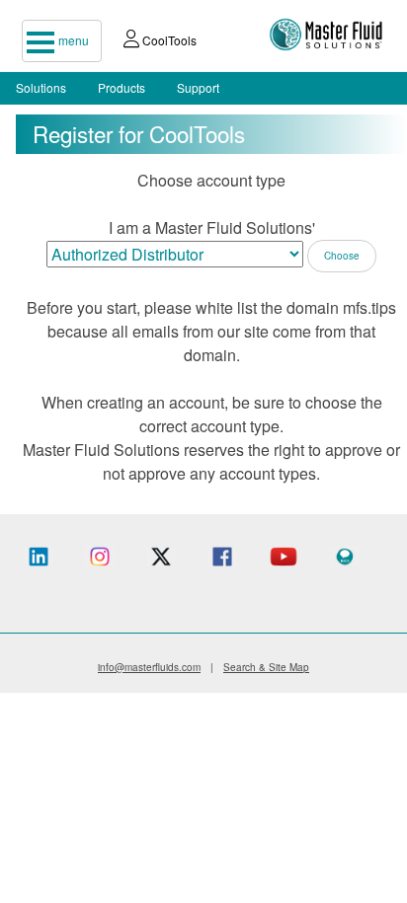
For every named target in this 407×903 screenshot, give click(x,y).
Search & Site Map (266, 667)
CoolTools (168, 40)
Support (198, 87)
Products (121, 87)
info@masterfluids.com (149, 667)
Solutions (41, 87)
